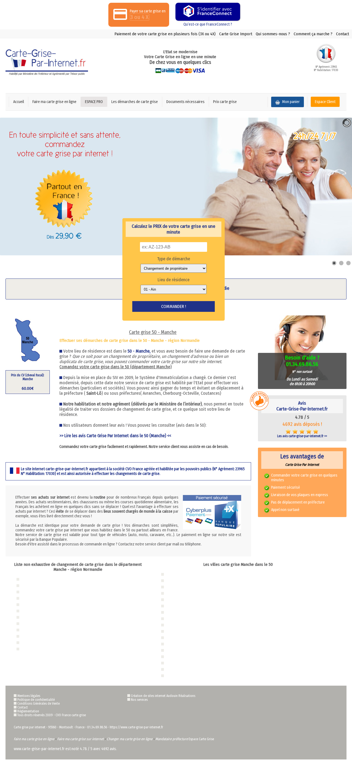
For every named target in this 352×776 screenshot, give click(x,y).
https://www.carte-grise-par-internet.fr (136, 727)
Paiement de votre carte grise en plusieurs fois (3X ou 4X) (165, 33)
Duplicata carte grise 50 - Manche (44, 585)
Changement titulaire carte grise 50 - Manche (52, 598)
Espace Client (325, 101)
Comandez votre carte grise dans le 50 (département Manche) (115, 366)
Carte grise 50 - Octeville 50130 (189, 587)
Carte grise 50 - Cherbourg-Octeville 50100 (197, 574)
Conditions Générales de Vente (38, 703)
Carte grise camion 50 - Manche (43, 617)
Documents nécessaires (185, 101)
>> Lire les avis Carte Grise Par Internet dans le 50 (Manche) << (115, 435)
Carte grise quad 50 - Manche (42, 649)
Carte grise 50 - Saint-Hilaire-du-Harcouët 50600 (201, 656)
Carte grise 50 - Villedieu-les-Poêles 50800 (197, 669)
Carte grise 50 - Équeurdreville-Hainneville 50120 (201, 606)
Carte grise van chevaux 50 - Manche (46, 623)
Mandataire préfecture (171, 739)
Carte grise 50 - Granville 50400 (190, 580)
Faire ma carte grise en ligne (54, 101)
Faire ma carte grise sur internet (80, 739)
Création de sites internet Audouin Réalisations (163, 696)
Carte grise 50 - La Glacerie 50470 (191, 637)
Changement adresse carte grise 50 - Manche (52, 592)
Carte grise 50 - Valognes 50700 (190, 663)
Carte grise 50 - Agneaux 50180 (190, 612)
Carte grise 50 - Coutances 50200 (191, 675)
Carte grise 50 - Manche (38, 579)
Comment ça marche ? (313, 33)
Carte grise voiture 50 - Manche (43, 611)
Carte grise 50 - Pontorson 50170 (190, 644)
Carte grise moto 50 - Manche (42, 604)
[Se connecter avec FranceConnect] (207, 12)
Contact (342, 33)
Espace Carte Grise (201, 739)
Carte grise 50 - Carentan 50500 (190, 631)
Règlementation (28, 711)
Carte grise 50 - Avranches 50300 (191, 618)
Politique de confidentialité (36, 700)
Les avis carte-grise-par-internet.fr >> (302, 436)
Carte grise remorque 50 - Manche (45, 636)
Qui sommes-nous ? (273, 33)
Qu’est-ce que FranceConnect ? (207, 24)
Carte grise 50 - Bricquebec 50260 (191, 625)
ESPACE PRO (94, 101)
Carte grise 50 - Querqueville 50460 (192, 650)
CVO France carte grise (71, 715)
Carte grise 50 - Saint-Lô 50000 (190, 593)
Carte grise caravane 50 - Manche (44, 642)
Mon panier (290, 101)
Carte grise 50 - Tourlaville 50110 (190, 599)
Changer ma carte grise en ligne (129, 739)
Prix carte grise (225, 101)
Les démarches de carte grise (134, 101)
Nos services (139, 700)
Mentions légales (28, 696)
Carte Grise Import (235, 33)
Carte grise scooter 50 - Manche (43, 630)
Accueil (18, 101)
